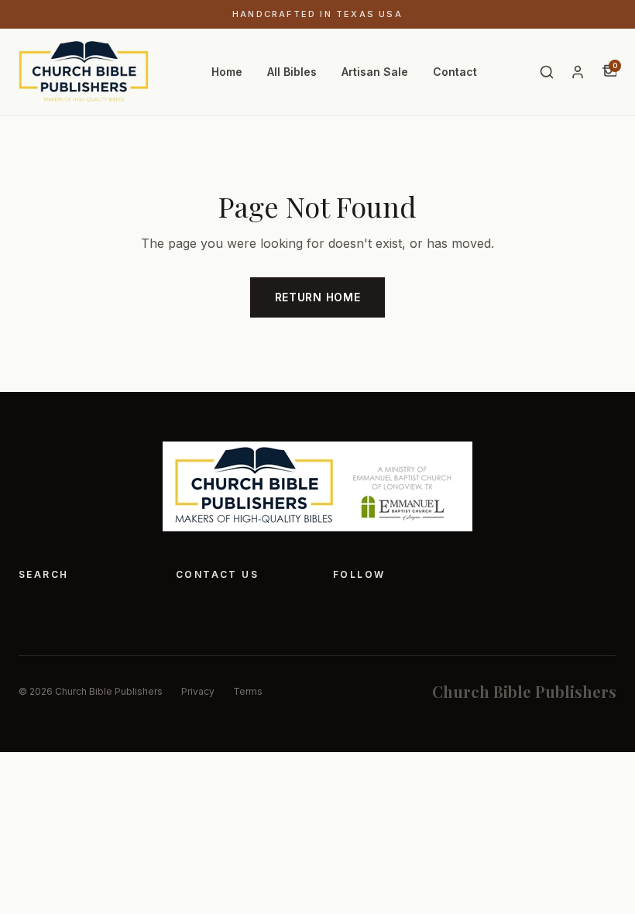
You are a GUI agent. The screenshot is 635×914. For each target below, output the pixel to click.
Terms (248, 691)
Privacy (198, 691)
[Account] (577, 72)
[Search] (546, 72)
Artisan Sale (375, 71)
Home (226, 71)
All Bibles (292, 71)
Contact (455, 71)
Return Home (318, 297)
